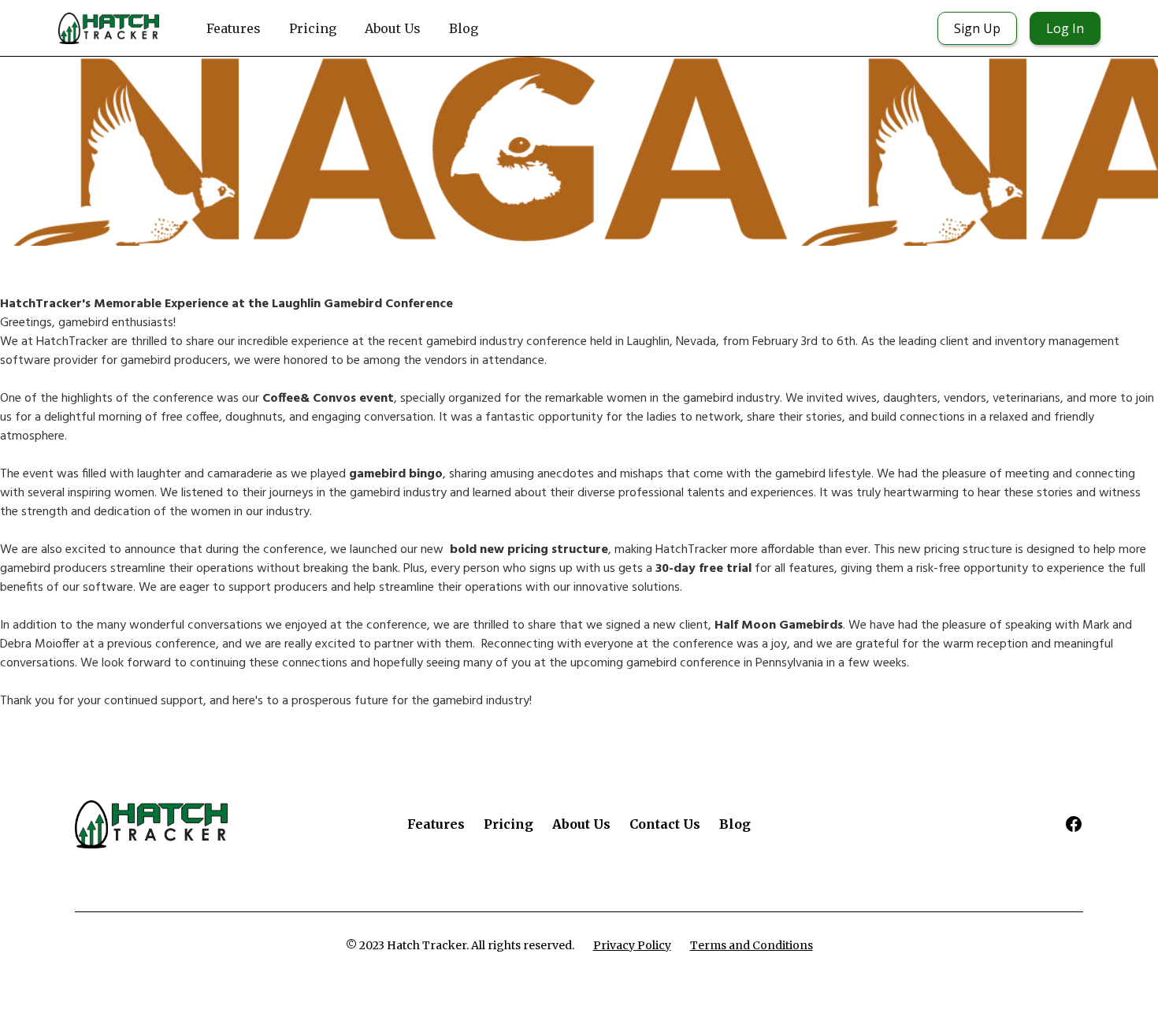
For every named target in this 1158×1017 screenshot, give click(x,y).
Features (233, 28)
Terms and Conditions (751, 945)
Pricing (312, 28)
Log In (1065, 28)
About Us (393, 28)
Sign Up (977, 28)
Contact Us (664, 824)
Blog (463, 28)
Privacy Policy (632, 945)
